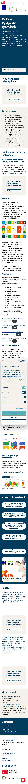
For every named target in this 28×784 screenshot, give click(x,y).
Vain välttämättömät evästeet (14, 422)
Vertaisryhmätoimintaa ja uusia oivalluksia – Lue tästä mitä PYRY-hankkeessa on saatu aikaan (14, 505)
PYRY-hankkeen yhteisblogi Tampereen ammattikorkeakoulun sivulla (14, 551)
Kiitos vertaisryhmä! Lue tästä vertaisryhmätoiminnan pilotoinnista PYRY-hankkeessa (14, 515)
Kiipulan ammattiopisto (12, 704)
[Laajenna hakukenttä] (17, 3)
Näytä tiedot (19, 408)
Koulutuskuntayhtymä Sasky (11, 706)
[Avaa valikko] (25, 10)
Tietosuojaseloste (20, 778)
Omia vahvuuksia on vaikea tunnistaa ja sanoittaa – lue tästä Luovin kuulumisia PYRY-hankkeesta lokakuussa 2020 (14, 526)
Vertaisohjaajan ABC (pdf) (10, 435)
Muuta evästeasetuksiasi (14, 99)
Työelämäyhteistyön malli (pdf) (12, 473)
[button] (23, 780)
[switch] (24, 392)
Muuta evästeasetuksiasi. (14, 173)
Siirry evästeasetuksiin (7, 760)
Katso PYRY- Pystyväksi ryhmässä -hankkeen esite (12, 579)
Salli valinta (14, 417)
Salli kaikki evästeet (14, 413)
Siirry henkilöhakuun (7, 749)
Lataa (14, 321)
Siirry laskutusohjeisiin (7, 755)
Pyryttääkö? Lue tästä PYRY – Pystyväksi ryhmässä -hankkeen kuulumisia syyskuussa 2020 (14, 537)
